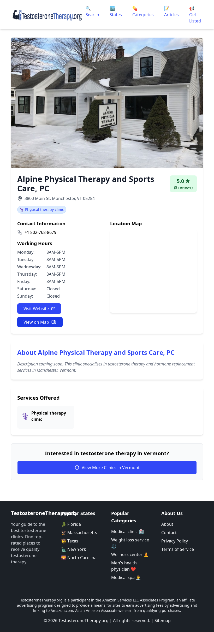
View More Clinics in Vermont (111, 467)
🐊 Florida (71, 524)
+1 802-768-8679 (40, 232)
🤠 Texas (69, 541)
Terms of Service (177, 549)
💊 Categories (143, 11)
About (167, 524)
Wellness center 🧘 (130, 554)
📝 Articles (171, 11)
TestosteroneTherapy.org (83, 620)
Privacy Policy (174, 541)
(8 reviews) (183, 187)
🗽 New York (73, 549)
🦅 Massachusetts (79, 532)
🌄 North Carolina (79, 557)
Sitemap (162, 620)
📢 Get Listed (195, 14)
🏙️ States (116, 11)
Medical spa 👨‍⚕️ (126, 577)
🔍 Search (92, 11)
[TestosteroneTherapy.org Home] (47, 14)
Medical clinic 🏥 (127, 531)
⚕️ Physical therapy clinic (42, 209)
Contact (169, 532)
